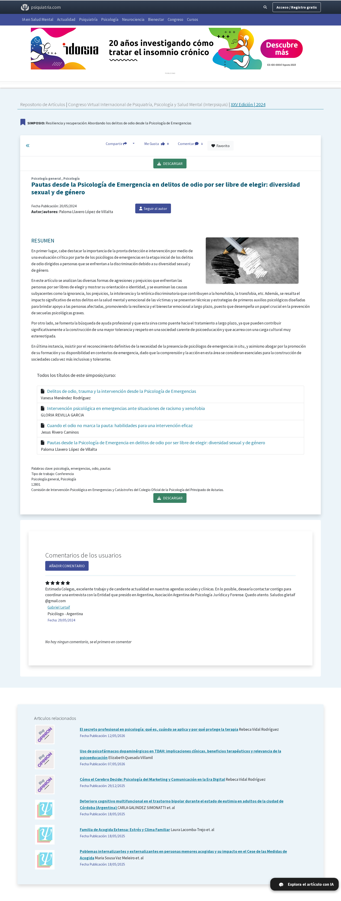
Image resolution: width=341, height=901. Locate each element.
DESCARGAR (172, 163)
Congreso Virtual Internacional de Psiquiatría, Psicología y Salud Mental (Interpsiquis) (148, 104)
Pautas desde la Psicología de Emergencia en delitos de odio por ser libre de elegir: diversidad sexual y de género (156, 442)
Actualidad (66, 19)
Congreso (175, 19)
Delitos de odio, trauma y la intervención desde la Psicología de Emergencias (121, 391)
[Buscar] (265, 7)
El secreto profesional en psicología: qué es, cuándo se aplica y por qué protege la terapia (159, 729)
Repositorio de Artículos (42, 104)
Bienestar (156, 19)
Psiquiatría (88, 19)
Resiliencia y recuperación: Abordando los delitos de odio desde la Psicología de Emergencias (109, 123)
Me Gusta (156, 143)
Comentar (190, 143)
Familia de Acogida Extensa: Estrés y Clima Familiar (125, 829)
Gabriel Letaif (59, 607)
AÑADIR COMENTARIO (67, 566)
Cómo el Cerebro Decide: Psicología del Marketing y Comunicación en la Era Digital (152, 779)
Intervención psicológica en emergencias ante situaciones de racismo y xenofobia (126, 408)
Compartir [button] (114, 143)
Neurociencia (133, 19)
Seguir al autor (154, 208)
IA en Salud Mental (37, 19)
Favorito (222, 145)
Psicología (109, 19)
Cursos (192, 19)
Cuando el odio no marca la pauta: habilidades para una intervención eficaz (120, 425)
